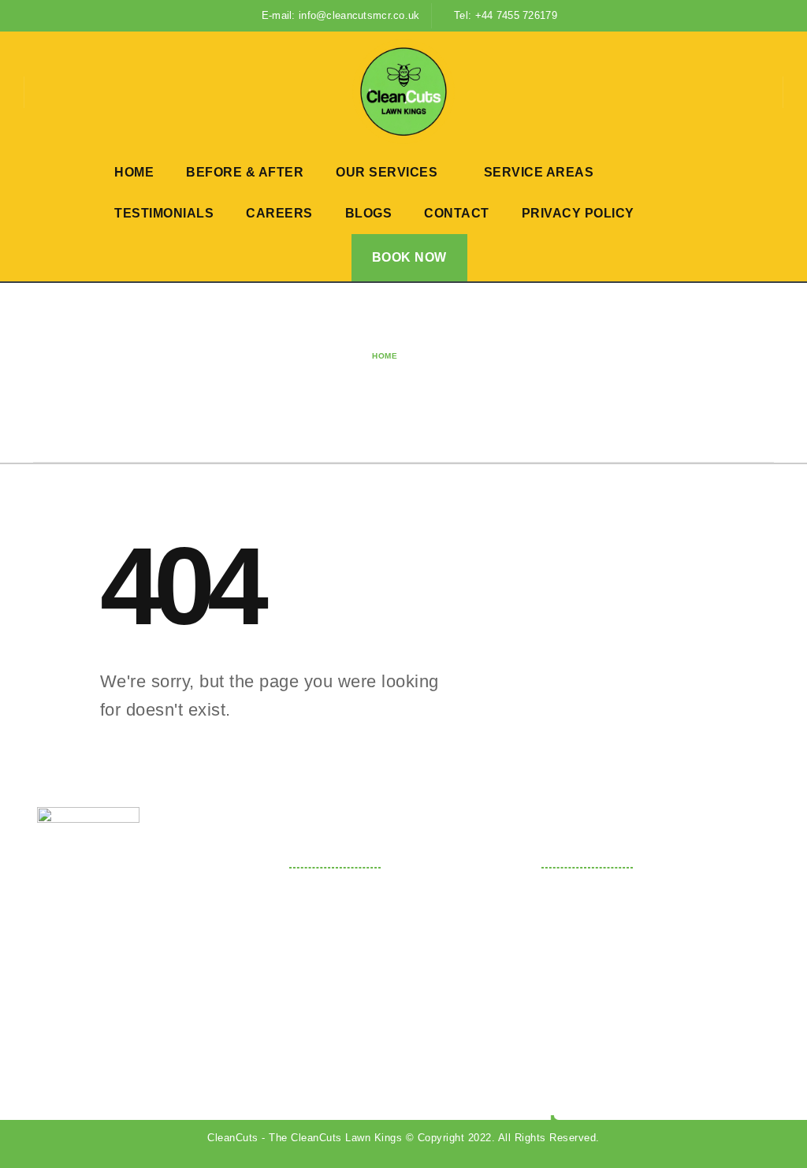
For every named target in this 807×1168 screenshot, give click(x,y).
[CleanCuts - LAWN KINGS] (403, 91)
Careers (279, 213)
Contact (456, 213)
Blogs (368, 213)
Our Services (386, 172)
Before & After (244, 172)
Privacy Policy (578, 213)
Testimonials (164, 213)
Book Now (409, 257)
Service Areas (539, 172)
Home (134, 172)
